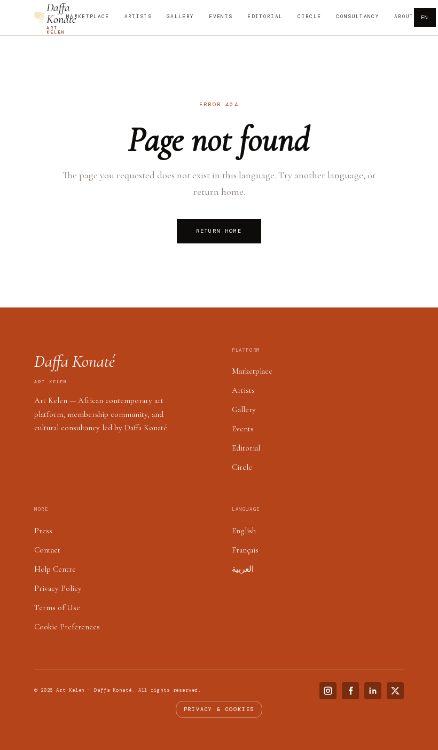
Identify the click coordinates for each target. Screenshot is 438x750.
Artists (138, 16)
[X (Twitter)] (395, 690)
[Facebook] (350, 690)
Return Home (219, 230)
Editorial (265, 16)
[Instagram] (328, 690)
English (244, 530)
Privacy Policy (58, 588)
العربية (243, 569)
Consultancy (357, 16)
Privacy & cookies (219, 709)
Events (220, 16)
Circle (309, 16)
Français (245, 550)
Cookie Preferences (67, 626)
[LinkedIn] (372, 690)
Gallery (180, 16)
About (404, 16)
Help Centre (55, 569)
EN (425, 17)
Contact (47, 550)
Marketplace (88, 16)
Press (43, 530)
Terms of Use (57, 607)
